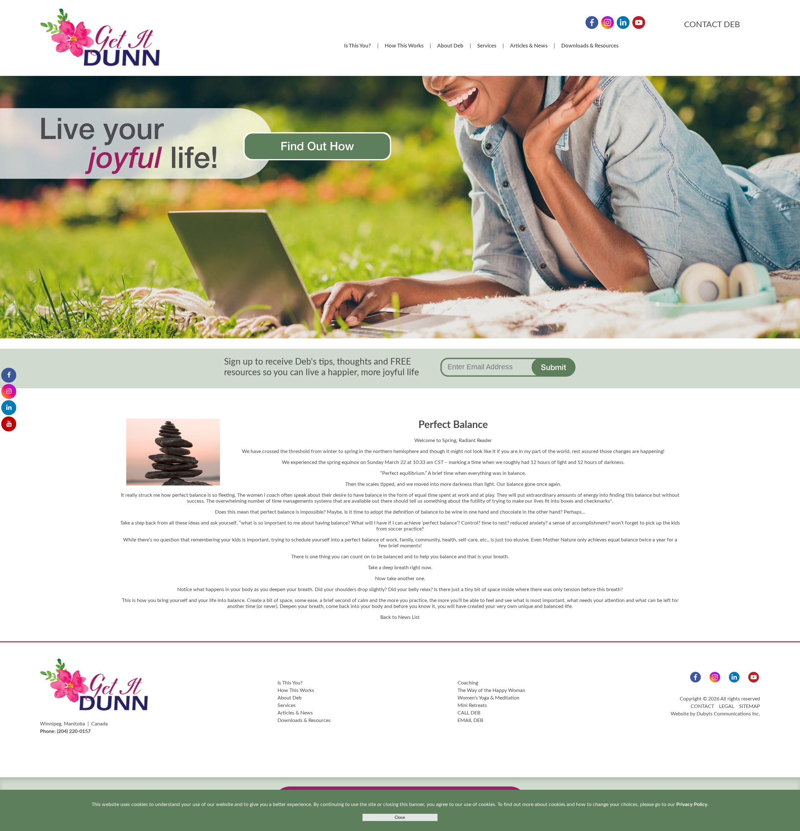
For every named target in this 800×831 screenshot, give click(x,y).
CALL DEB (469, 712)
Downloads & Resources (589, 45)
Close (400, 817)
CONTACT (702, 706)
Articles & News (529, 45)
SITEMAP (749, 706)
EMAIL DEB (470, 720)
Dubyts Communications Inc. (728, 713)
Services (486, 45)
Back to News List (400, 617)
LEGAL (726, 706)
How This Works (404, 45)
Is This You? (357, 45)
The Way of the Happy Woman (491, 690)
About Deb (450, 45)
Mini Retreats (472, 705)
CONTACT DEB (712, 25)
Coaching (468, 682)
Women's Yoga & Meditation (488, 697)
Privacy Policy (691, 804)
